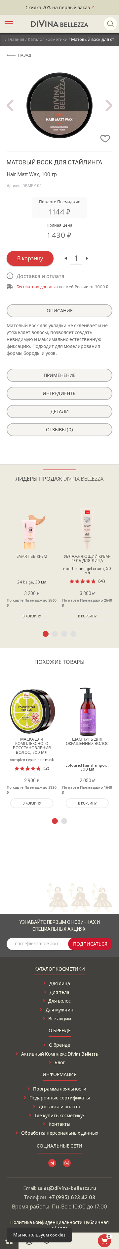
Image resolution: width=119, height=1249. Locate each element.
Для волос (59, 1001)
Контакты (59, 1124)
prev (10, 105)
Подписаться (90, 944)
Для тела (59, 992)
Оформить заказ (104, 1240)
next (109, 105)
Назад (24, 55)
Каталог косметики (47, 39)
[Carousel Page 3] (64, 634)
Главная (16, 39)
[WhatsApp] (67, 1163)
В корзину (30, 258)
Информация (60, 1075)
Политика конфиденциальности (46, 1222)
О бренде (60, 1031)
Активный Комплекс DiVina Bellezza (59, 1054)
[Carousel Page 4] (73, 634)
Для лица (59, 983)
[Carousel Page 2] (55, 634)
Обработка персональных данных (59, 1133)
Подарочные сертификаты (59, 1098)
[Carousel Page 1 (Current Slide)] (46, 634)
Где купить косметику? (60, 1116)
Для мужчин (59, 1010)
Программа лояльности (59, 1089)
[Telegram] (52, 1163)
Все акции (59, 1019)
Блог (60, 1062)
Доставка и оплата (40, 276)
